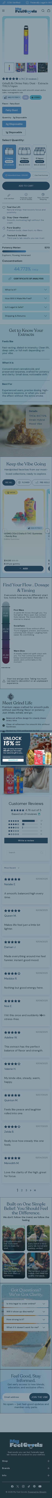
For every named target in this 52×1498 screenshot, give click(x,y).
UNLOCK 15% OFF (13, 760)
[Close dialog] (50, 734)
